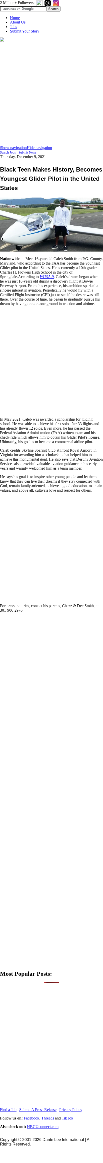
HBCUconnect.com (42, 1126)
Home (15, 18)
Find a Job (8, 1109)
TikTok (67, 1118)
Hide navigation (39, 148)
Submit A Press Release (37, 1109)
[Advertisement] (51, 94)
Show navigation (13, 148)
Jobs (13, 27)
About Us (18, 22)
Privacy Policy (70, 1109)
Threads (47, 1118)
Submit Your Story (24, 31)
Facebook (31, 1118)
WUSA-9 (47, 277)
